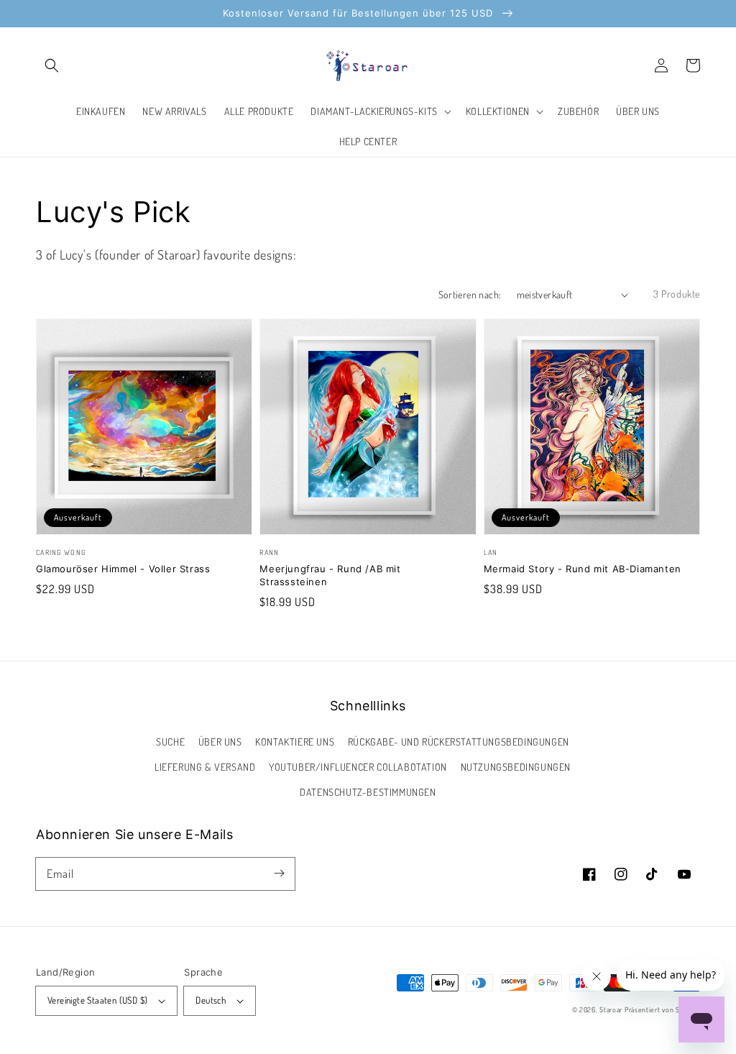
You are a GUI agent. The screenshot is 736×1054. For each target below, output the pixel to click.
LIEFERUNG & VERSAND (205, 767)
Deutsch (211, 1000)
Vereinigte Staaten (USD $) (97, 1000)
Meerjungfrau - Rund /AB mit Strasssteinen (329, 575)
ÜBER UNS (220, 741)
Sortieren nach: (470, 294)
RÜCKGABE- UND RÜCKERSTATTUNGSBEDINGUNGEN (458, 741)
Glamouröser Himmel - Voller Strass (123, 568)
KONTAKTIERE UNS (294, 741)
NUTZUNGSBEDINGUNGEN (516, 767)
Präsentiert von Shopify (662, 1009)
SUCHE (170, 741)
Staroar (610, 1009)
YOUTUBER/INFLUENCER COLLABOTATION (358, 767)
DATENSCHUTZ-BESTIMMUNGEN (368, 792)
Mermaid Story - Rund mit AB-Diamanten (582, 568)
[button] (52, 65)
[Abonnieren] (279, 873)
